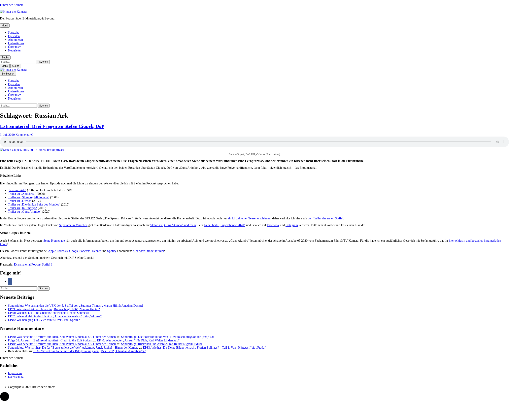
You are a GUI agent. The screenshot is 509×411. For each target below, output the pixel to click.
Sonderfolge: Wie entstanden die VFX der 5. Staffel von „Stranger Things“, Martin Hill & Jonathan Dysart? (75, 305)
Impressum (15, 373)
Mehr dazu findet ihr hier (148, 251)
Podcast (36, 264)
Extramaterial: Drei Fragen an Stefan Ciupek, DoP (52, 126)
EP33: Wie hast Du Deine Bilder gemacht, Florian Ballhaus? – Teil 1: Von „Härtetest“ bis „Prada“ (204, 347)
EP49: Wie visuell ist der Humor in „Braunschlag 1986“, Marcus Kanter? (54, 309)
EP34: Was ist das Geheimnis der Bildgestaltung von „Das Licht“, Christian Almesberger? (89, 351)
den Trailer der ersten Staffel (325, 218)
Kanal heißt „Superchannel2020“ (224, 225)
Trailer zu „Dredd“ (19, 201)
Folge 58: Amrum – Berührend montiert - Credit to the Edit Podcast (50, 340)
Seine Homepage (54, 240)
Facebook (273, 225)
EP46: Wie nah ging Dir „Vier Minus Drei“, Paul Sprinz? (44, 320)
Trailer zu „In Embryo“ (22, 208)
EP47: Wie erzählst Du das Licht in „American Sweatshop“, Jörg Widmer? (55, 316)
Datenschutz (15, 376)
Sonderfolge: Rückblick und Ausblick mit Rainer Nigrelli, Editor (161, 344)
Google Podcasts (79, 251)
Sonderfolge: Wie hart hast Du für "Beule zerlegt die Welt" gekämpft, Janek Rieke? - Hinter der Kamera (73, 347)
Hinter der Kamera (11, 5)
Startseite (13, 32)
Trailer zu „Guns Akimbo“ (24, 211)
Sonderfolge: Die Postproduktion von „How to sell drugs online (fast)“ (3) (167, 336)
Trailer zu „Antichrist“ (22, 193)
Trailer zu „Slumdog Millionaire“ (28, 197)
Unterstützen (16, 43)
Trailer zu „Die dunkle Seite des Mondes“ (34, 204)
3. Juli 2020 (7, 134)
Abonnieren (15, 39)
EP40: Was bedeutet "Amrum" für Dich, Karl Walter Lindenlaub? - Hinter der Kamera (62, 336)
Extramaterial (22, 264)
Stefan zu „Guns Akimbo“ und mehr (173, 225)
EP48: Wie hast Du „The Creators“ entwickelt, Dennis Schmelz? (48, 312)
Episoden (14, 36)
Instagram (292, 225)
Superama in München (73, 225)
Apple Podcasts (58, 251)
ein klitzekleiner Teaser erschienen (249, 218)
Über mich (14, 46)
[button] (4, 396)
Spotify (111, 251)
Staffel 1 (47, 264)
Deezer (96, 251)
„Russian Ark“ (17, 190)
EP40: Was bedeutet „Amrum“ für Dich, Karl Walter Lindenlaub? (138, 340)
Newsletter (14, 50)
